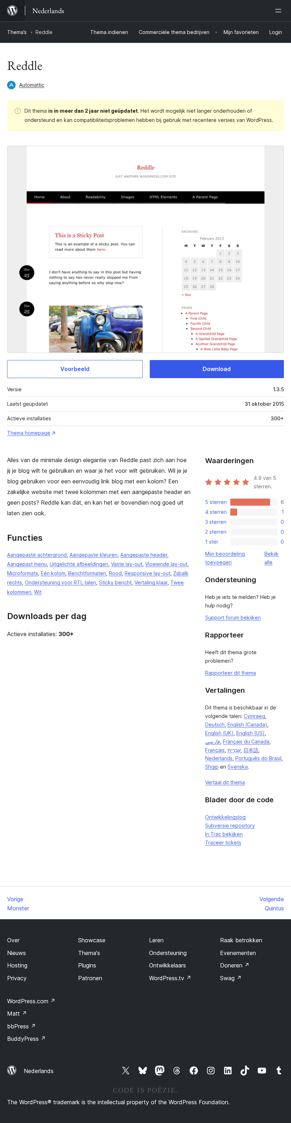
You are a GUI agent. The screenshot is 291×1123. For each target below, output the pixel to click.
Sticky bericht (115, 582)
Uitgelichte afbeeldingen (79, 564)
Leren (156, 940)
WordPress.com (31, 1001)
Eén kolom (53, 573)
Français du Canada (246, 742)
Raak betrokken (241, 940)
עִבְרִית (234, 750)
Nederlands (218, 758)
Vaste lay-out (126, 564)
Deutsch (215, 724)
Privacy (17, 978)
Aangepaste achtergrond (37, 555)
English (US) (250, 733)
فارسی (212, 742)
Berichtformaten (87, 573)
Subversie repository (230, 825)
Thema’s (17, 32)
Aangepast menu (27, 564)
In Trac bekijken (224, 834)
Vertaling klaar (151, 582)
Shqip (212, 767)
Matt (17, 1013)
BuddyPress (26, 1038)
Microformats (22, 573)
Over (13, 940)
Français (215, 750)
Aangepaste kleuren (93, 555)
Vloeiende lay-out (166, 564)
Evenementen (238, 952)
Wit (38, 592)
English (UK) (219, 733)
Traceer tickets (223, 843)
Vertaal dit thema (225, 782)
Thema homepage (28, 433)
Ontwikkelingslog (225, 817)
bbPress (21, 1026)
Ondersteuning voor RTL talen (60, 582)
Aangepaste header (143, 555)
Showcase (91, 940)
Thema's (89, 952)
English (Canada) (247, 724)
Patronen (90, 978)
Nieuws (16, 952)
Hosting (17, 965)
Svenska (237, 767)
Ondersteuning (168, 952)
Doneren (234, 965)
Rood (115, 573)
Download (217, 368)
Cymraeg (254, 716)
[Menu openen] (279, 10)
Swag (231, 978)
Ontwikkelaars (167, 965)
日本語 (250, 750)
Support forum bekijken (233, 617)
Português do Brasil (258, 758)
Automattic (31, 85)
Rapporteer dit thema (230, 673)
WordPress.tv (170, 978)
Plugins (87, 965)
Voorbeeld (74, 368)
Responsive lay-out (147, 573)
